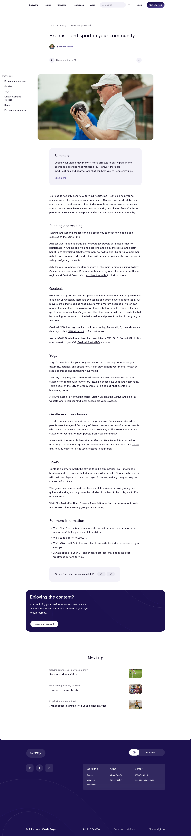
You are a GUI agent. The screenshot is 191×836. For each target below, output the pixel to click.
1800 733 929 (141, 775)
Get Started (155, 5)
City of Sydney (80, 386)
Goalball (8, 86)
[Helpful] (101, 574)
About (93, 5)
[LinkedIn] (49, 768)
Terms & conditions (124, 829)
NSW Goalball (76, 331)
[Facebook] (39, 768)
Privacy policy (116, 780)
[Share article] (139, 60)
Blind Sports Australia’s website (77, 528)
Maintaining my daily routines (64, 685)
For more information (15, 110)
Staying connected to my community (76, 25)
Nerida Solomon (66, 46)
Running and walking (15, 81)
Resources (78, 5)
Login (140, 5)
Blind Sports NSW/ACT (72, 537)
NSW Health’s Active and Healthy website (83, 543)
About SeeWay (116, 775)
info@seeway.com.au (144, 780)
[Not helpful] (111, 574)
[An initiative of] (49, 829)
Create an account (44, 624)
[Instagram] (30, 768)
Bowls (7, 105)
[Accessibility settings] (129, 5)
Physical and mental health (63, 701)
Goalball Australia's (88, 342)
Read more (60, 177)
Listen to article (63, 60)
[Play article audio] (52, 60)
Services (61, 5)
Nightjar (161, 829)
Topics (47, 5)
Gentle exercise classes (12, 98)
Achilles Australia (96, 275)
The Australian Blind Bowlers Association (79, 503)
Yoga (6, 91)
